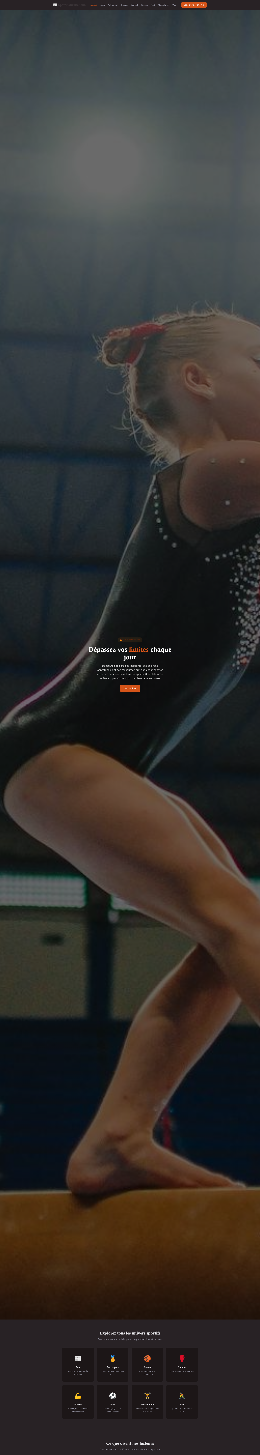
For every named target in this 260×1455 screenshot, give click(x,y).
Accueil (93, 5)
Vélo (174, 5)
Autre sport (113, 5)
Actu (102, 5)
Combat (134, 5)
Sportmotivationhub (69, 5)
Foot (153, 5)
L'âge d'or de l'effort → (194, 5)
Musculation (163, 5)
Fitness (144, 5)
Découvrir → (130, 688)
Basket (124, 5)
